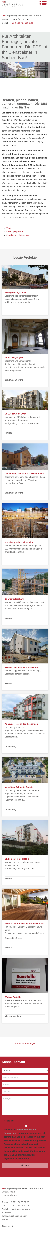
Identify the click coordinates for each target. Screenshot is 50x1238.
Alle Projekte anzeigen (25, 1043)
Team (9, 228)
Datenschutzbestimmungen (14, 1216)
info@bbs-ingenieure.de (22, 23)
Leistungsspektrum (15, 231)
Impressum (7, 1212)
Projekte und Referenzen (18, 235)
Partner (5, 1219)
